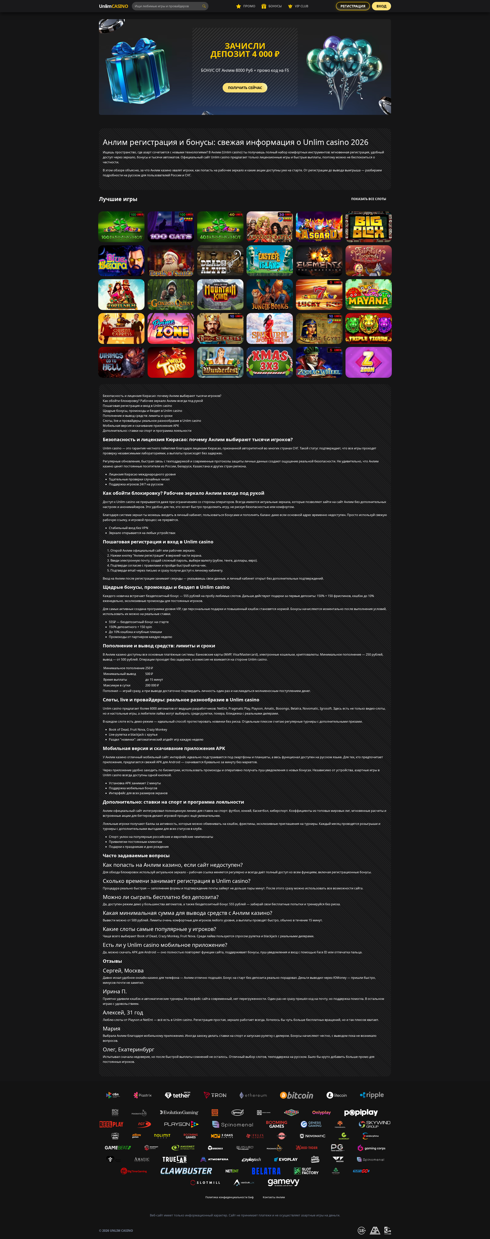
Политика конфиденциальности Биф (229, 1197)
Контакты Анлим (274, 1197)
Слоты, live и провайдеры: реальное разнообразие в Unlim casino (152, 421)
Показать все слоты (368, 199)
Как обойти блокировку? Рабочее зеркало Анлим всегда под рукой (153, 401)
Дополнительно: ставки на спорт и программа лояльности (147, 431)
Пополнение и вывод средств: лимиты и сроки (137, 416)
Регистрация (353, 6)
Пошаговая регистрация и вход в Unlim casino (137, 406)
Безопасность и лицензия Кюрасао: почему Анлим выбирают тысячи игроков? (162, 396)
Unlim (113, 6)
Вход (381, 6)
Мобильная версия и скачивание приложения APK (141, 426)
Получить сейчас (245, 87)
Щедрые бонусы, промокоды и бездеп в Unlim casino (142, 411)
